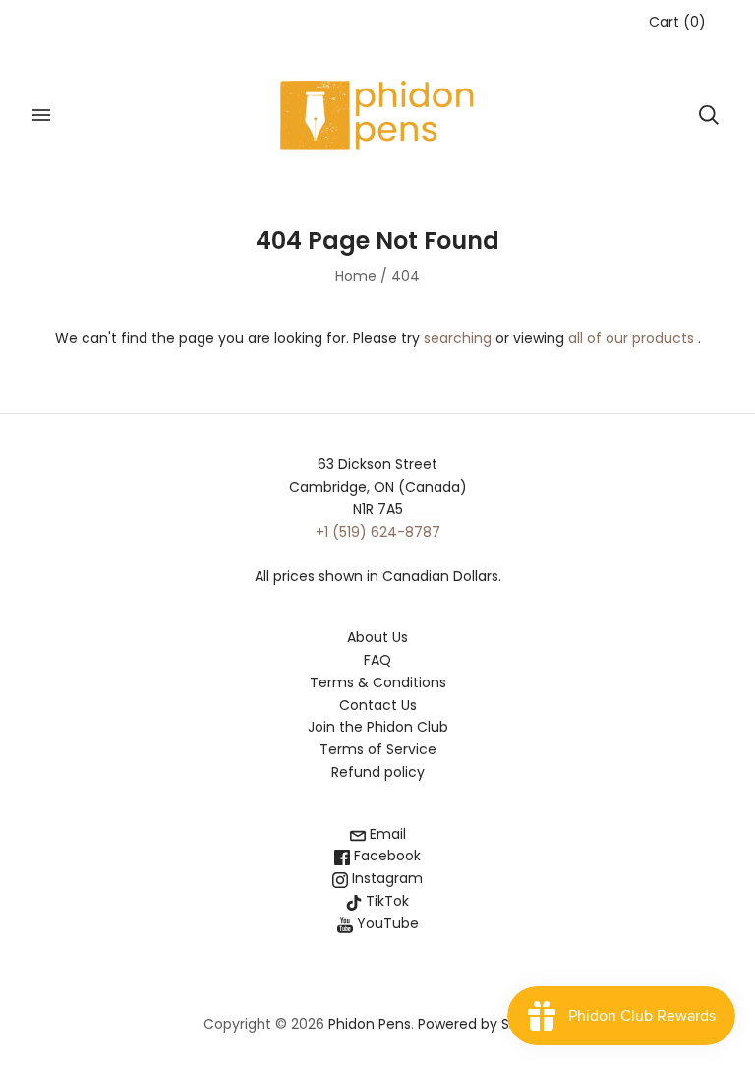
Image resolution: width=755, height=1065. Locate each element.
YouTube (386, 923)
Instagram (385, 878)
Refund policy (378, 772)
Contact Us (378, 705)
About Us (377, 637)
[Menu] (41, 115)
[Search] (709, 115)
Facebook (385, 855)
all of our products (631, 338)
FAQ (377, 660)
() (677, 21)
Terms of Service (377, 749)
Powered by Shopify (485, 1024)
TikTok (385, 901)
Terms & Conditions (378, 682)
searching (458, 338)
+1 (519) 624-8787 (378, 532)
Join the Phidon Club (378, 727)
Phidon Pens (369, 1024)
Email (386, 834)
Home (356, 276)
